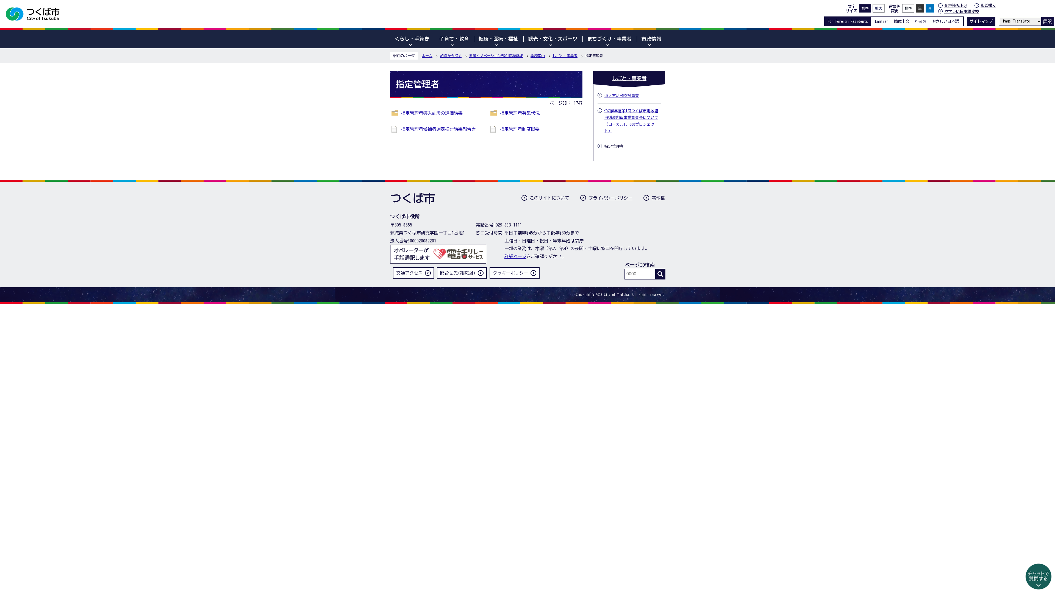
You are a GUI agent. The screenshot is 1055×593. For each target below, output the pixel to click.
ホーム (427, 56)
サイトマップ (981, 21)
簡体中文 (901, 21)
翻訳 (1047, 21)
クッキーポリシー (510, 273)
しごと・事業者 (565, 56)
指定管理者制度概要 (520, 129)
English (882, 21)
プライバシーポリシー (610, 198)
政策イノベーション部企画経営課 (496, 56)
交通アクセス (409, 273)
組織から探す (451, 56)
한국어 (920, 21)
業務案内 (538, 56)
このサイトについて (549, 198)
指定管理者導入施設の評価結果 (432, 113)
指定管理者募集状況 (520, 113)
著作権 (658, 198)
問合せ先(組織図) (457, 273)
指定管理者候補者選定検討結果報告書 (438, 129)
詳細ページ (515, 256)
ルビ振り (988, 5)
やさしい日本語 (945, 21)
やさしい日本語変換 (961, 11)
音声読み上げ (955, 5)
